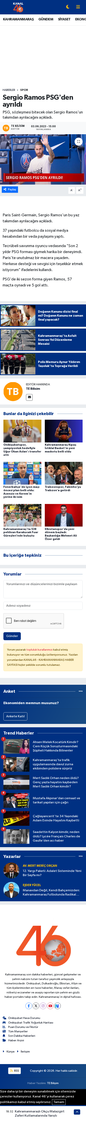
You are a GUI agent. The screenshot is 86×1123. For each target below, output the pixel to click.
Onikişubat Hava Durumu (24, 1018)
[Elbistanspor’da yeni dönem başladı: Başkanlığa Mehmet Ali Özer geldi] (64, 515)
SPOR (24, 90)
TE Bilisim (33, 388)
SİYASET (64, 19)
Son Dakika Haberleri (21, 1035)
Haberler (9, 90)
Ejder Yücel (32, 885)
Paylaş (12, 189)
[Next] (57, 1006)
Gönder (12, 636)
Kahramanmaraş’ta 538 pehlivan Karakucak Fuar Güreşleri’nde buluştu (20, 532)
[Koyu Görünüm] (68, 7)
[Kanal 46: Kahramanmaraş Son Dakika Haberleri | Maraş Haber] (18, 7)
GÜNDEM (45, 19)
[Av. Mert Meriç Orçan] (11, 870)
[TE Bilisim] (13, 391)
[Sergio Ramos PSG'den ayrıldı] (43, 159)
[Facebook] (28, 1006)
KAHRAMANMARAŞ (18, 19)
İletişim (25, 1051)
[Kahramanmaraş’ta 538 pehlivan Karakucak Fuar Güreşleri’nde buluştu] (22, 515)
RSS (16, 1070)
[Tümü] (81, 691)
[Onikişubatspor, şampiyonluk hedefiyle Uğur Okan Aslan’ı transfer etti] (22, 431)
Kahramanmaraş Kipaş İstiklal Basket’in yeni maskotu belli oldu (60, 448)
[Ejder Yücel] (11, 889)
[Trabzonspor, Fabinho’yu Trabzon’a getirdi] (64, 473)
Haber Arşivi (16, 1040)
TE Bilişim (53, 1083)
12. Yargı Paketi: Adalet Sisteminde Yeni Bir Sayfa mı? (52, 873)
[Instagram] (43, 1006)
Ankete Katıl (15, 716)
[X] (36, 1006)
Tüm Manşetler (18, 1031)
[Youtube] (50, 1006)
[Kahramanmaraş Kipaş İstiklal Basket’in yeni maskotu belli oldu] (64, 431)
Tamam (58, 1102)
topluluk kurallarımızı (39, 649)
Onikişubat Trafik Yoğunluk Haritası (30, 1022)
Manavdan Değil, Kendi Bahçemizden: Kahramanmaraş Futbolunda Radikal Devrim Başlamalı (51, 893)
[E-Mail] (29, 397)
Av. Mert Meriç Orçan (40, 865)
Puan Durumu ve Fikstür (23, 1027)
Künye (11, 1051)
